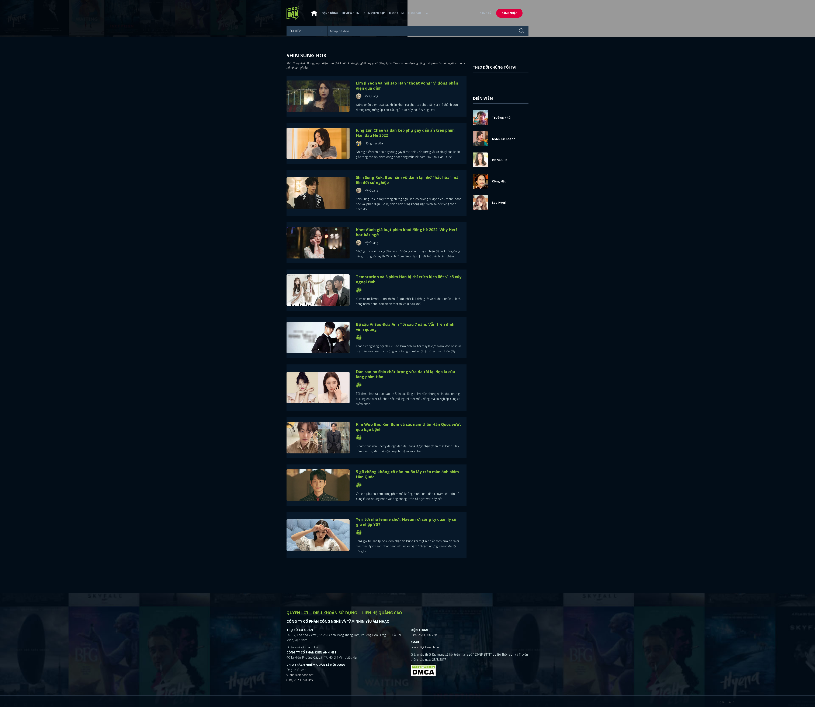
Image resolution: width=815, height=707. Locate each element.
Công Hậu (499, 181)
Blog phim (396, 13)
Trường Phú (501, 118)
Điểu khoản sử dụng (335, 612)
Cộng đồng (330, 13)
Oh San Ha (499, 160)
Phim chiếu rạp (374, 13)
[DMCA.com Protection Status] (423, 670)
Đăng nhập (509, 13)
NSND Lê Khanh (503, 139)
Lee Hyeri (499, 202)
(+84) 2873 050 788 (300, 680)
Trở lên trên (725, 702)
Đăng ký (485, 13)
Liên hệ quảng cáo (382, 612)
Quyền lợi (297, 612)
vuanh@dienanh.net (300, 675)
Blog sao (414, 13)
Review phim (351, 13)
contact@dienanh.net (425, 647)
